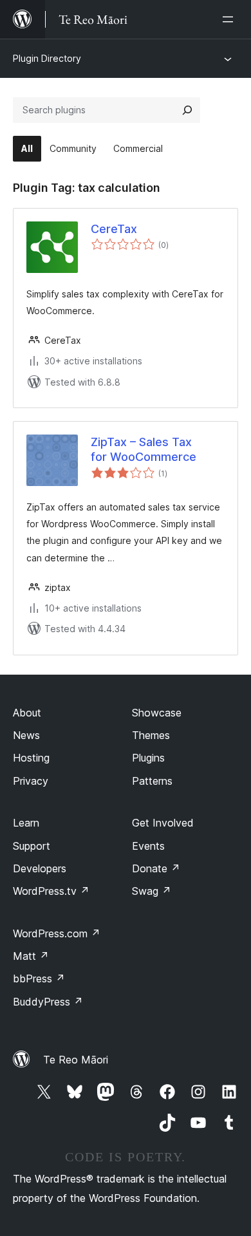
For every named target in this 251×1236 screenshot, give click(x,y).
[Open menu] (230, 19)
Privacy (30, 780)
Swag (151, 891)
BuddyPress (48, 1001)
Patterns (152, 780)
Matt (31, 956)
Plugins (148, 757)
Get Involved (163, 822)
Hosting (31, 757)
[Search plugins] (187, 110)
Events (148, 845)
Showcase (156, 712)
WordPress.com (56, 933)
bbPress (39, 978)
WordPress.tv (51, 891)
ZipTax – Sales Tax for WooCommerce (143, 449)
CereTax (114, 229)
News (26, 735)
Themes (151, 735)
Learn (26, 822)
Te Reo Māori (75, 1059)
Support (31, 845)
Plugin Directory (47, 58)
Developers (39, 868)
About (27, 712)
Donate (156, 868)
